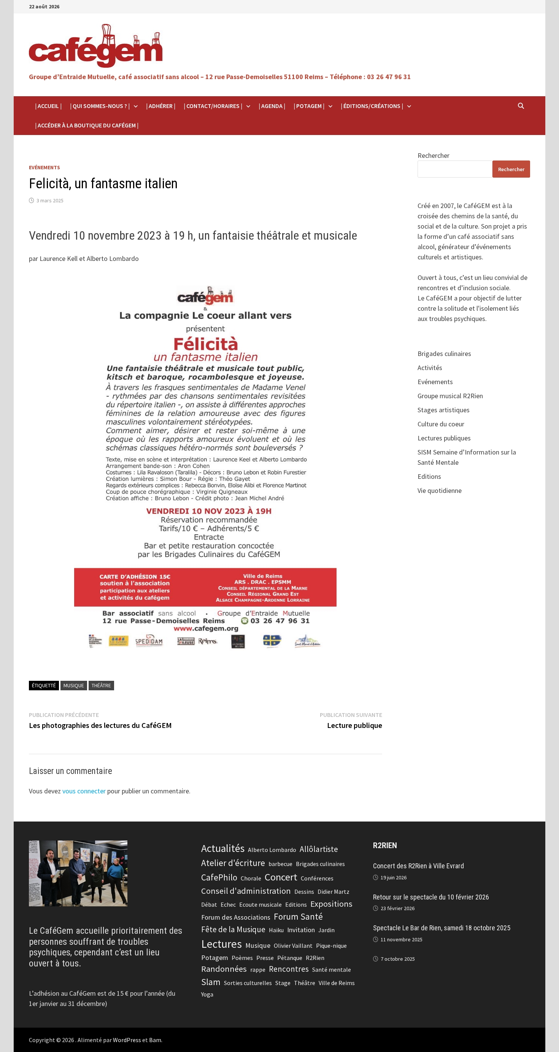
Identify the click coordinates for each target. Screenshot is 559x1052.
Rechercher (433, 155)
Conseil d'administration (246, 890)
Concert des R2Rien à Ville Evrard (418, 866)
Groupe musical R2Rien (450, 395)
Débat (209, 904)
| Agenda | (272, 106)
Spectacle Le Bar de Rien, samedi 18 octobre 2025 (441, 928)
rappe (257, 969)
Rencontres (289, 969)
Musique (74, 685)
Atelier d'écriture (233, 862)
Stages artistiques (444, 409)
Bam (155, 1040)
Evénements (44, 167)
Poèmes (242, 957)
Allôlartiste (319, 849)
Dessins (304, 891)
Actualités (223, 848)
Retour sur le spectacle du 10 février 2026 (431, 897)
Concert (281, 877)
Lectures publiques (444, 438)
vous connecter (84, 791)
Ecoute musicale (260, 904)
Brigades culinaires (444, 353)
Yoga (207, 994)
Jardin (326, 930)
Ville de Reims (337, 983)
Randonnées (224, 968)
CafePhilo (219, 877)
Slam (211, 981)
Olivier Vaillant (293, 945)
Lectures (221, 944)
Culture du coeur (441, 424)
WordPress (127, 1040)
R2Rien (315, 957)
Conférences (317, 878)
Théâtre (101, 685)
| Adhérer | (160, 106)
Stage (283, 983)
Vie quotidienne (440, 490)
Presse (265, 957)
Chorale (251, 878)
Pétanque (289, 957)
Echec (228, 904)
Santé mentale (331, 969)
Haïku (276, 930)
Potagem (214, 957)
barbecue (280, 864)
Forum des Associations (235, 917)
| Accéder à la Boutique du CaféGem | (86, 125)
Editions (429, 476)
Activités (430, 367)
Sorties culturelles (248, 983)
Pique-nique (331, 945)
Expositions (331, 903)
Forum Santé (298, 916)
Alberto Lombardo (272, 849)
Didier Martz (333, 891)
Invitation (301, 929)
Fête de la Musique (233, 929)
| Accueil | (48, 106)
